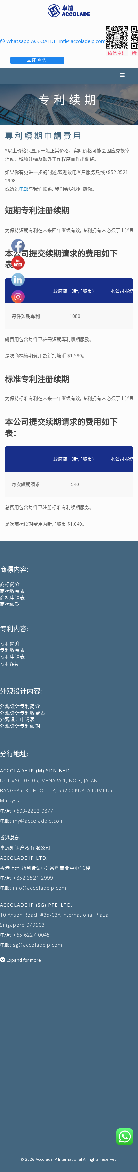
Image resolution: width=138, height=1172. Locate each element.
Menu (123, 76)
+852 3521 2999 (33, 878)
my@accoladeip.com (38, 821)
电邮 (23, 189)
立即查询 (37, 60)
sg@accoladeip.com (37, 945)
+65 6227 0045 (31, 935)
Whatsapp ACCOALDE (31, 41)
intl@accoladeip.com (82, 41)
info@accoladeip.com (39, 888)
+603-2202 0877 (33, 811)
